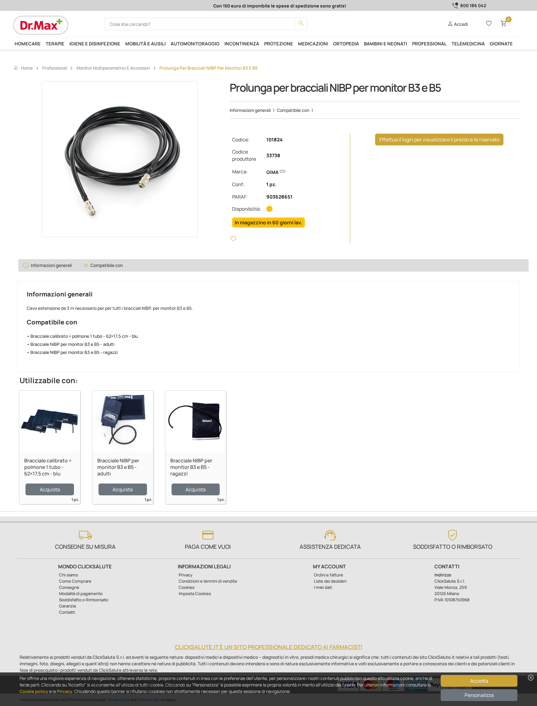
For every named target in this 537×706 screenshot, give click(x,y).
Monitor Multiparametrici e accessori (113, 68)
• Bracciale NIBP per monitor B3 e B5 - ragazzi (72, 352)
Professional (429, 43)
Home (23, 68)
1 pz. (271, 184)
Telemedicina (468, 43)
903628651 (279, 197)
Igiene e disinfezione (94, 43)
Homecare (28, 43)
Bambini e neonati (385, 43)
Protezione (278, 43)
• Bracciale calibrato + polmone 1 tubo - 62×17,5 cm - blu (82, 336)
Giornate (501, 43)
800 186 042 (473, 5)
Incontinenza (241, 43)
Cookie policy (34, 691)
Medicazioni (313, 43)
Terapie (55, 43)
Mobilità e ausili (145, 43)
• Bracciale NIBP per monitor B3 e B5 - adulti (70, 344)
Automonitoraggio (195, 43)
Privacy (64, 691)
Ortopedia (346, 43)
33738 (273, 155)
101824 (274, 139)
